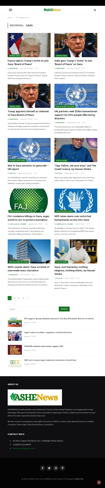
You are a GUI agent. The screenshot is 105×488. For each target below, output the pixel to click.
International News (17, 161)
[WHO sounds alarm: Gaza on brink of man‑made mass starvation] (29, 251)
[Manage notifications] (99, 482)
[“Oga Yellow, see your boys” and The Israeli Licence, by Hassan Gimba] (75, 150)
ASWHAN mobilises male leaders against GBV (43, 346)
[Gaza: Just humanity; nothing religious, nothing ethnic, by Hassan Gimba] (75, 251)
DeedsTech (79, 479)
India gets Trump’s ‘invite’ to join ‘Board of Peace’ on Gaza (73, 62)
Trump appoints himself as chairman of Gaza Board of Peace (28, 113)
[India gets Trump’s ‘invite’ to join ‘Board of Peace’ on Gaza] (75, 45)
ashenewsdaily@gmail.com (24, 448)
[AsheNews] (52, 10)
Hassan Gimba (61, 161)
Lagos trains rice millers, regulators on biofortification (48, 332)
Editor (12, 173)
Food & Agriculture (64, 211)
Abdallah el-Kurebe (18, 224)
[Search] (94, 10)
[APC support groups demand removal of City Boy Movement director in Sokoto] (15, 322)
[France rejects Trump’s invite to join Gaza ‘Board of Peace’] (29, 45)
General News (14, 56)
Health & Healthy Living (65, 106)
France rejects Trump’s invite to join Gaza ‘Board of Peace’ (28, 62)
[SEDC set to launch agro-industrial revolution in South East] (15, 364)
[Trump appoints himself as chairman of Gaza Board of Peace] (29, 96)
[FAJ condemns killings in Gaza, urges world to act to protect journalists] (29, 201)
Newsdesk (14, 68)
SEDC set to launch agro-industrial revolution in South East (50, 360)
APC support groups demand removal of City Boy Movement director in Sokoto (59, 318)
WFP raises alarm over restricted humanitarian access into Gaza (72, 218)
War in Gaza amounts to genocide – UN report (28, 167)
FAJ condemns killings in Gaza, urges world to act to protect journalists (28, 218)
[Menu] (10, 10)
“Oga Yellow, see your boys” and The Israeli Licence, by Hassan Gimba (75, 167)
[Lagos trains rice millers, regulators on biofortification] (15, 336)
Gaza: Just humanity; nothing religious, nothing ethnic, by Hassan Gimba (74, 271)
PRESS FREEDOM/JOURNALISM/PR (21, 211)
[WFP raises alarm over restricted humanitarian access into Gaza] (75, 201)
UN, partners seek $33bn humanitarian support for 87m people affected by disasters (75, 115)
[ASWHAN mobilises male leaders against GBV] (15, 350)
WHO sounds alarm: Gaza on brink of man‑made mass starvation (28, 269)
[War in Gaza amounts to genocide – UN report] (29, 150)
